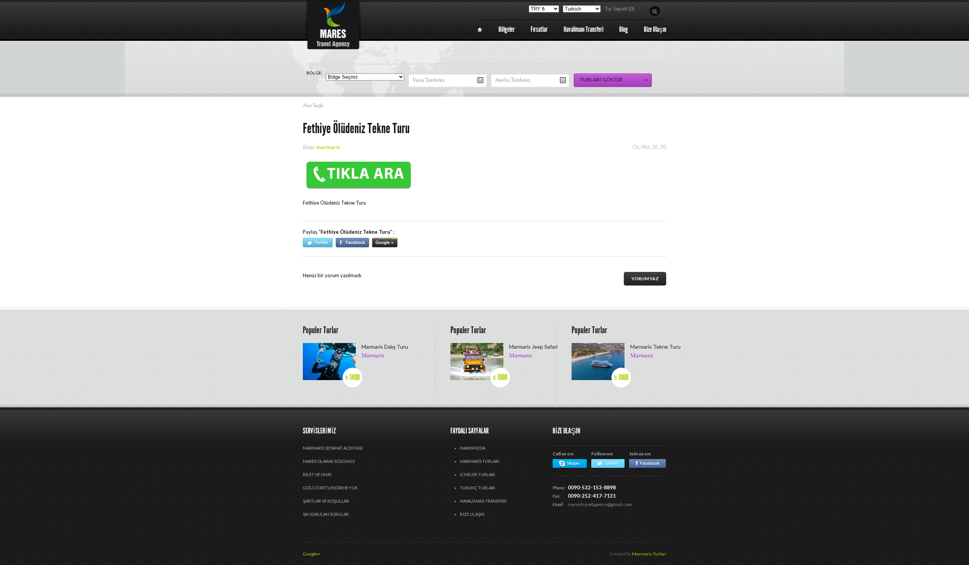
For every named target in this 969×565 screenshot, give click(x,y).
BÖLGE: (314, 72)
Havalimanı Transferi (483, 500)
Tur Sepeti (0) (619, 9)
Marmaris (372, 356)
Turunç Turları (477, 487)
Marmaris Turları (479, 461)
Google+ (311, 554)
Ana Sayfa (313, 105)
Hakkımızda (472, 447)
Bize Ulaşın (472, 514)
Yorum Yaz (645, 278)
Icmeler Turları (477, 474)
